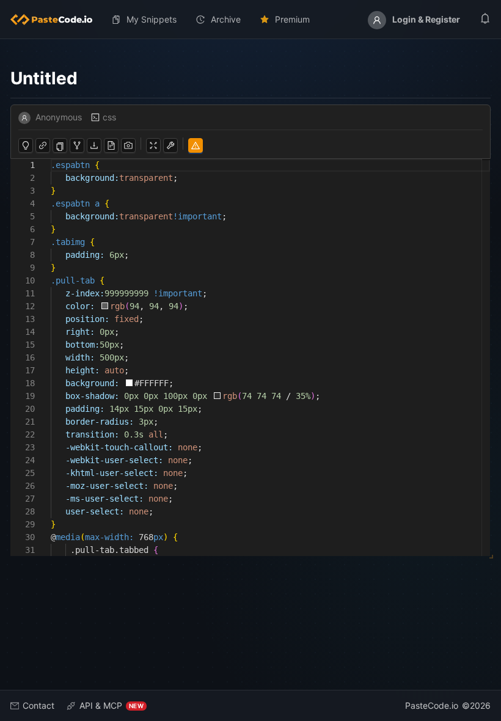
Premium (292, 19)
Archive (226, 19)
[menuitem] (56, 19)
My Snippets (151, 19)
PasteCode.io (431, 705)
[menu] (250, 19)
